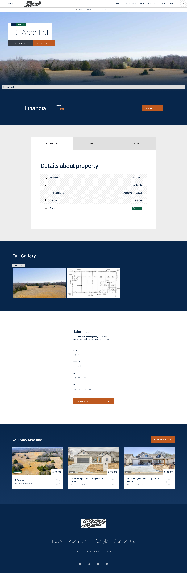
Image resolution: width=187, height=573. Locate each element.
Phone (76, 373)
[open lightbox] (39, 283)
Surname (77, 361)
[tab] (52, 143)
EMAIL (75, 384)
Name (75, 350)
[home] (32, 3)
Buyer (142, 4)
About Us (78, 541)
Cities (77, 551)
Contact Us (124, 541)
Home (118, 4)
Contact (173, 4)
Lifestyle (162, 4)
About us (151, 4)
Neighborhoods (130, 4)
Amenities (108, 551)
